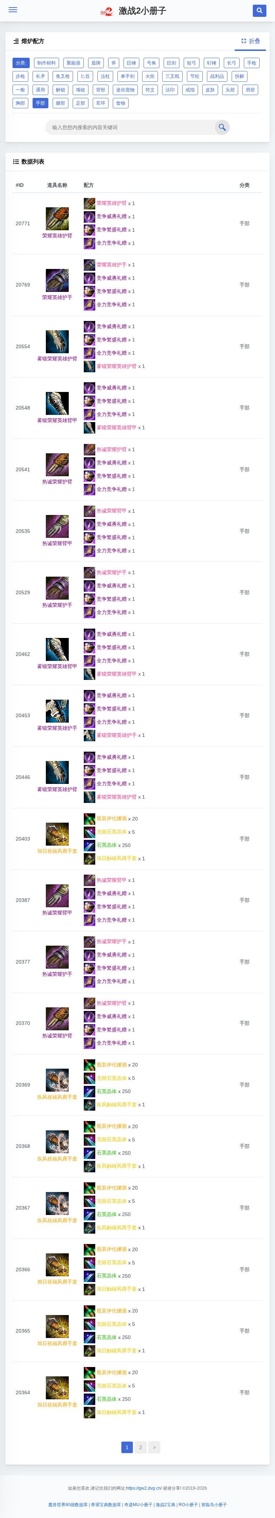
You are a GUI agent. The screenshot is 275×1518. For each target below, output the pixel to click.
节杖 (194, 76)
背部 (100, 90)
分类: (21, 63)
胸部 (20, 103)
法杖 (105, 76)
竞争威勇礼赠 (111, 216)
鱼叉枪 (63, 76)
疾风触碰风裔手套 (116, 1104)
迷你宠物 (125, 90)
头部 (230, 90)
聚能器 (74, 63)
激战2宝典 (165, 1504)
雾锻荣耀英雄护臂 (116, 366)
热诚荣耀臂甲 (111, 511)
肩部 (250, 90)
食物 (120, 103)
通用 (40, 90)
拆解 (239, 76)
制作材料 (46, 63)
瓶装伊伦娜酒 (111, 818)
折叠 (250, 41)
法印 (170, 90)
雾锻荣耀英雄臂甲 (116, 427)
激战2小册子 (141, 10)
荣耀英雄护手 (111, 265)
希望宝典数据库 (106, 1504)
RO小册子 (188, 1504)
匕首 (85, 76)
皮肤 (210, 90)
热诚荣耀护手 (111, 572)
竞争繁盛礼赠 (111, 229)
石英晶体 (106, 845)
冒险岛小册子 (214, 1504)
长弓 (231, 63)
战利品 (217, 76)
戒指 (190, 90)
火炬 (150, 76)
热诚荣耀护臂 (111, 449)
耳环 (100, 103)
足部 (80, 103)
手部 (40, 103)
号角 (151, 63)
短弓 (191, 63)
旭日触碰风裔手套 (116, 858)
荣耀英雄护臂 (111, 203)
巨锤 (131, 63)
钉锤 (211, 63)
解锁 (60, 90)
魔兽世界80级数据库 (68, 1504)
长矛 (40, 76)
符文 (150, 90)
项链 (80, 90)
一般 (20, 90)
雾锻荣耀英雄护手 (116, 735)
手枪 (251, 63)
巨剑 (171, 63)
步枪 (20, 76)
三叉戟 (172, 76)
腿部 (60, 103)
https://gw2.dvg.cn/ (144, 1488)
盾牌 (96, 63)
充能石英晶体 (111, 831)
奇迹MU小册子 (138, 1504)
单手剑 (128, 76)
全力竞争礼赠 (111, 243)
